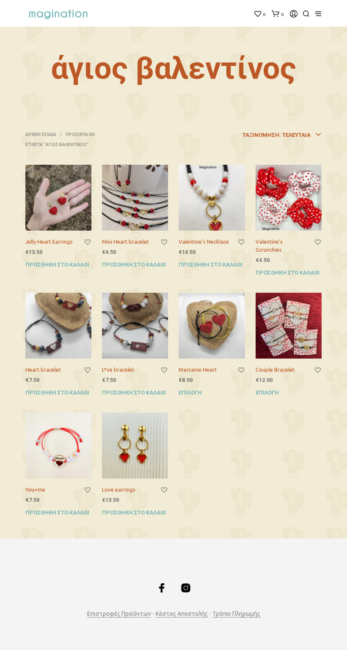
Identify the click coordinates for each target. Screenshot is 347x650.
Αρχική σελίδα (40, 134)
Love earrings (118, 489)
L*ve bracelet (118, 370)
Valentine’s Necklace (204, 242)
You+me (35, 489)
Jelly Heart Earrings (49, 242)
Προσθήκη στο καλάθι (57, 264)
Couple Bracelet (275, 370)
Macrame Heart (198, 370)
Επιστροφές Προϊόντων (119, 614)
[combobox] (260, 135)
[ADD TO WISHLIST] (87, 242)
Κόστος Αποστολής (182, 614)
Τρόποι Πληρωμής (236, 614)
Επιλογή (190, 392)
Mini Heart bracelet (125, 242)
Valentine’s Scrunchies (269, 245)
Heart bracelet (43, 370)
